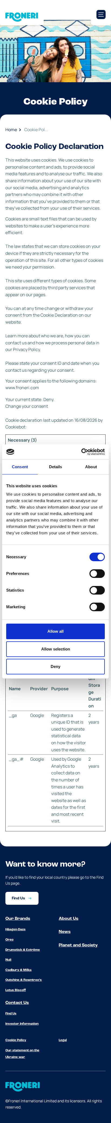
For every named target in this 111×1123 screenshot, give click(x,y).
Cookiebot (15, 427)
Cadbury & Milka (18, 970)
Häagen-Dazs (15, 929)
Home (11, 130)
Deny (55, 666)
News (65, 932)
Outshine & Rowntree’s (23, 980)
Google (37, 715)
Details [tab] (55, 466)
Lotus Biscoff (15, 990)
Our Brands (17, 919)
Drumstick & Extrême (22, 950)
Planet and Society (78, 945)
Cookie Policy (15, 1040)
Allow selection (55, 649)
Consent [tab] (20, 466)
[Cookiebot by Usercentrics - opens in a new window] (81, 451)
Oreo (9, 939)
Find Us (10, 1013)
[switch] (97, 573)
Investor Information (22, 1023)
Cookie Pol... (36, 130)
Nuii (8, 959)
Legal (63, 1040)
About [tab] (91, 466)
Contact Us (17, 1003)
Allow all (55, 631)
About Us (68, 919)
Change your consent (26, 406)
